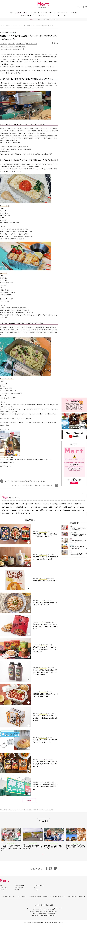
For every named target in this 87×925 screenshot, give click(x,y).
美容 (12, 504)
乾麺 (35, 507)
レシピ (31, 19)
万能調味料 (20, 507)
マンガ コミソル (47, 911)
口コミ (52, 510)
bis (61, 908)
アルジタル (23, 510)
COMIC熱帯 (31, 911)
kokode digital (44, 915)
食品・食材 (46, 19)
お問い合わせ (31, 896)
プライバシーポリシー (72, 896)
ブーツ (70, 504)
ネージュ (58, 510)
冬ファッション (43, 507)
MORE (29, 800)
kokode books (35, 915)
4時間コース (77, 504)
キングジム (81, 507)
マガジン (63, 15)
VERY (36, 908)
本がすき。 (56, 911)
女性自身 (43, 909)
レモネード (29, 507)
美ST (57, 908)
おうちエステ (29, 504)
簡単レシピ (4, 43)
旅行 (17, 504)
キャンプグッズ (20, 43)
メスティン (4, 46)
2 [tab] (44, 854)
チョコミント (14, 510)
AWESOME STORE (78, 510)
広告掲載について (47, 896)
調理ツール (44, 510)
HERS (47, 908)
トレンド (55, 19)
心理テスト (63, 504)
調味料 (38, 19)
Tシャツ (5, 510)
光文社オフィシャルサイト (59, 896)
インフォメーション (22, 896)
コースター (39, 504)
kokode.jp (34, 913)
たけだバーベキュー (31, 43)
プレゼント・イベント (42, 15)
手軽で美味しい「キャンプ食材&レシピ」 (12, 49)
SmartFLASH (51, 909)
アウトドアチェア (33, 510)
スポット (33, 12)
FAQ (14, 896)
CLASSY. (31, 908)
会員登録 (39, 896)
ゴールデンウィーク (9, 507)
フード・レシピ (22, 12)
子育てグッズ (54, 507)
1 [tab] (43, 854)
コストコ (72, 507)
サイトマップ (82, 896)
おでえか (55, 504)
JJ (25, 908)
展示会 (17, 513)
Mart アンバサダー (26, 15)
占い (55, 15)
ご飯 (22, 504)
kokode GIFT (52, 915)
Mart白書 (17, 890)
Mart (52, 908)
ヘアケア (6, 504)
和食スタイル (36, 909)
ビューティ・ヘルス (46, 12)
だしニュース (47, 504)
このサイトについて (6, 896)
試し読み (74, 482)
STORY (41, 908)
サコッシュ (10, 513)
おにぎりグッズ (25, 513)
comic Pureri (39, 911)
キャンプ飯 (11, 43)
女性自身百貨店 (51, 913)
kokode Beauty (42, 913)
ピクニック (67, 510)
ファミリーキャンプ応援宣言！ (16, 46)
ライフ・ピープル (62, 12)
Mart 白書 (74, 12)
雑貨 (11, 12)
